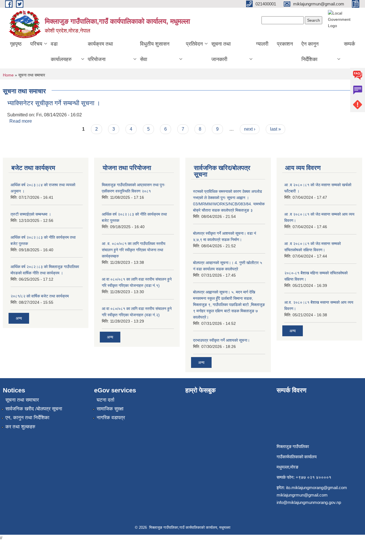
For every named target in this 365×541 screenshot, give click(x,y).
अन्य (19, 318)
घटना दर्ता (105, 400)
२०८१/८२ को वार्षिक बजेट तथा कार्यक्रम (40, 296)
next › (249, 129)
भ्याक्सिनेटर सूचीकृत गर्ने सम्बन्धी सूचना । (53, 103)
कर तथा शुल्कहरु (20, 426)
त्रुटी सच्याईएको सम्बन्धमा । (31, 214)
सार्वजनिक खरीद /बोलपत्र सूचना (33, 409)
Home (8, 75)
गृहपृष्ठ (16, 44)
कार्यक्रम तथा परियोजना (100, 51)
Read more (20, 121)
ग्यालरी (262, 44)
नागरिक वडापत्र (111, 417)
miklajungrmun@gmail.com (302, 495)
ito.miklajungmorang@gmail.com (316, 487)
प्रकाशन (285, 44)
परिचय (36, 44)
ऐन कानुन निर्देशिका (310, 51)
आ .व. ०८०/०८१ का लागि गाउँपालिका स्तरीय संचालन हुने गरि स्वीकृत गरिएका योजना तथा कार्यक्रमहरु (133, 249)
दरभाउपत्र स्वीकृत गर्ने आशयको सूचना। (221, 340)
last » (275, 129)
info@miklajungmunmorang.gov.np (309, 502)
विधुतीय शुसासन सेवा (154, 51)
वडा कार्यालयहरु (61, 51)
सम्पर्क (349, 44)
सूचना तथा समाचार (22, 400)
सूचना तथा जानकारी (221, 51)
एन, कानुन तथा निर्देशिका (27, 417)
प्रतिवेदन (194, 44)
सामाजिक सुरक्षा (110, 409)
